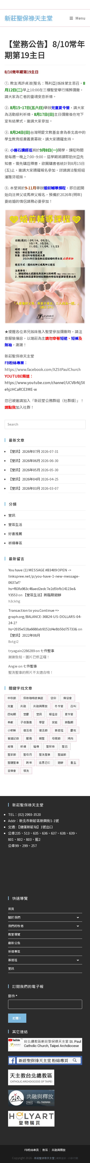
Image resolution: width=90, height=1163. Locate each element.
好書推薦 (15, 533)
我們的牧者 (16, 926)
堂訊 (11, 515)
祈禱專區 (15, 542)
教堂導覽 (14, 934)
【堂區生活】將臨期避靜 (42, 594)
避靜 (60, 762)
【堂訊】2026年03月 (24, 488)
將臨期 (69, 722)
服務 (29, 738)
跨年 (29, 762)
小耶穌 (12, 730)
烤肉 (70, 738)
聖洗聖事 (45, 754)
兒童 (10, 706)
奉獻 (10, 722)
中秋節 (12, 698)
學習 (42, 722)
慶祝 (73, 730)
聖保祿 (50, 746)
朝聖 (42, 738)
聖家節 (12, 754)
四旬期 (12, 714)
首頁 (11, 909)
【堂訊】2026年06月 (24, 460)
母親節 (56, 738)
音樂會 (12, 770)
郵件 (12, 995)
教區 (45, 1150)
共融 (23, 706)
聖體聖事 (13, 762)
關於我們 (14, 917)
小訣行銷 (73, 1158)
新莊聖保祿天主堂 (29, 18)
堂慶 (26, 714)
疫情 (10, 746)
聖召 (65, 746)
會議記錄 (13, 738)
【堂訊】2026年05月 (24, 469)
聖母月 (27, 754)
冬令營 (59, 706)
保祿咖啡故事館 (33, 698)
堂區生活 (15, 524)
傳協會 (67, 698)
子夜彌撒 (26, 722)
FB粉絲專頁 (31, 1150)
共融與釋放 (40, 706)
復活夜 (27, 730)
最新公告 (14, 943)
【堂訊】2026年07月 (24, 451)
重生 (73, 762)
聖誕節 (62, 754)
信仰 (53, 698)
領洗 (26, 770)
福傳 (36, 746)
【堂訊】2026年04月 (24, 479)
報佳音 (53, 714)
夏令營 (69, 714)
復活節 (43, 730)
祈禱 (23, 746)
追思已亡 (45, 762)
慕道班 (59, 730)
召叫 (73, 706)
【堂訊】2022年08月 (24, 635)
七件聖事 (47, 650)
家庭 (55, 722)
